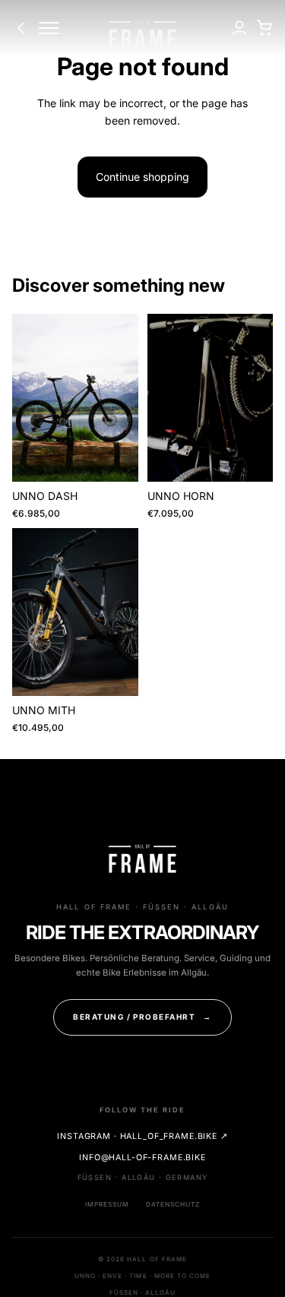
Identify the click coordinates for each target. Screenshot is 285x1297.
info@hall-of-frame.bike (142, 1158)
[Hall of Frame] (142, 35)
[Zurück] (21, 28)
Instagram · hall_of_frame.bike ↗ (142, 1136)
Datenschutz (173, 1204)
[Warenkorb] (264, 28)
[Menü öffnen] (48, 28)
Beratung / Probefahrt (142, 1016)
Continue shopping (142, 176)
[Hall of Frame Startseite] (142, 859)
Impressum (107, 1204)
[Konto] (239, 28)
